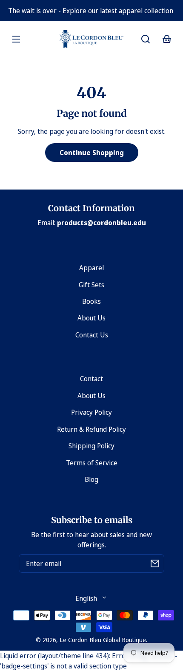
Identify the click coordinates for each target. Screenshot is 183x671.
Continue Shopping (92, 152)
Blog (91, 479)
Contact (91, 378)
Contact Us (91, 335)
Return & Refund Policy (91, 429)
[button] (145, 39)
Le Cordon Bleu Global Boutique (103, 640)
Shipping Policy (91, 445)
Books (91, 301)
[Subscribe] (155, 563)
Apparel (91, 267)
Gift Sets (91, 284)
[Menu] (16, 39)
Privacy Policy (91, 412)
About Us (91, 318)
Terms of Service (91, 462)
